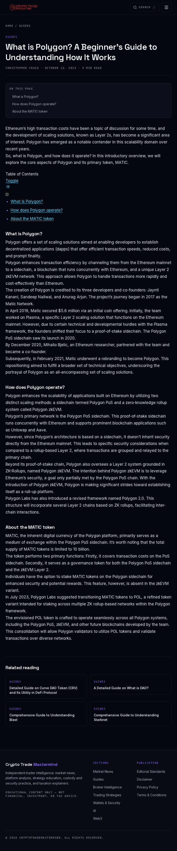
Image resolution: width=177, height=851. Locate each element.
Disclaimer (144, 779)
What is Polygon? (25, 97)
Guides (25, 25)
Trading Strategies (107, 795)
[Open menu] (166, 7)
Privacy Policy (147, 787)
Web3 (97, 818)
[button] (88, 187)
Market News (103, 771)
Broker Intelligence (107, 787)
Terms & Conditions (151, 795)
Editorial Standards (151, 771)
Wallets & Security (106, 803)
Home (9, 25)
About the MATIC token (29, 111)
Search (147, 7)
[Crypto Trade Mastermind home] (23, 7)
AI (94, 811)
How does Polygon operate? (34, 104)
